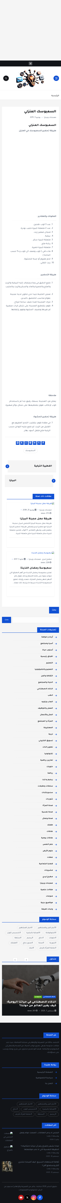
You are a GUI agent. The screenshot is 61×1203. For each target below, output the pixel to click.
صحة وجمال (47, 819)
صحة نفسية (47, 812)
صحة (40, 943)
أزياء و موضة (47, 637)
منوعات (49, 896)
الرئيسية (55, 96)
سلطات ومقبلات (45, 786)
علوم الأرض (48, 851)
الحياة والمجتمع (45, 682)
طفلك (50, 825)
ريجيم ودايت (47, 780)
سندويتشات (47, 793)
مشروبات (48, 870)
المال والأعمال (46, 715)
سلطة (17, 938)
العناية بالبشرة (32, 933)
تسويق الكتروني (46, 741)
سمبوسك (29, 451)
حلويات (50, 767)
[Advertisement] (30, 30)
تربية (51, 734)
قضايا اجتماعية (46, 864)
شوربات (49, 799)
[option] (30, 990)
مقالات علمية (47, 890)
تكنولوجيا (48, 754)
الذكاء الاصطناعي (45, 689)
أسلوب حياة (47, 650)
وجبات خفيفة (47, 909)
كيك (31, 948)
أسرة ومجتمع (47, 644)
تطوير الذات (48, 747)
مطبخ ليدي (47, 559)
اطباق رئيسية (47, 657)
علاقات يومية (47, 838)
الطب (50, 695)
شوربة (52, 943)
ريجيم (29, 938)
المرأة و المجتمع (45, 721)
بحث (54, 610)
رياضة (50, 773)
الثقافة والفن (47, 676)
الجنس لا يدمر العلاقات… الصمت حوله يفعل (39, 1133)
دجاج (40, 938)
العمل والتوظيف (45, 708)
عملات (50, 857)
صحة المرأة (48, 806)
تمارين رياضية (46, 760)
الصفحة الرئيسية (45, 1072)
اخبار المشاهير (25, 928)
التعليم (49, 663)
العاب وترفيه (47, 702)
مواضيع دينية (47, 903)
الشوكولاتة (50, 933)
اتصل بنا (49, 1084)
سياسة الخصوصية (44, 1078)
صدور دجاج (27, 943)
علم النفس (48, 844)
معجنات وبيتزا (50, 118)
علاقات (50, 831)
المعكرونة (48, 728)
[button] (15, 960)
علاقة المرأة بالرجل (47, 948)
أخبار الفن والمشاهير (46, 928)
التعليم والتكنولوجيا (44, 669)
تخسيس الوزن (13, 933)
